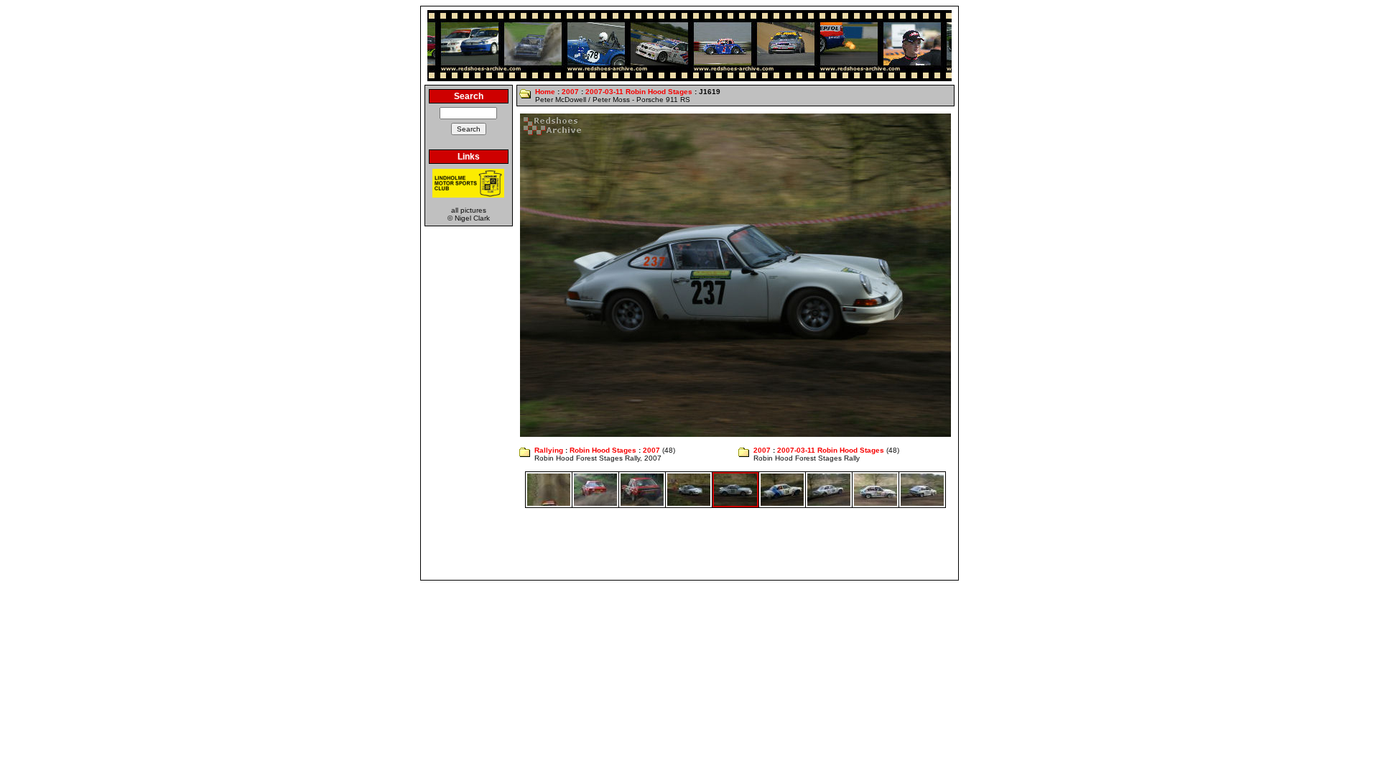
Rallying (548, 450)
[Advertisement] (689, 544)
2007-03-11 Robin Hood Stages (638, 92)
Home (545, 92)
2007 (570, 92)
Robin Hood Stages (603, 450)
